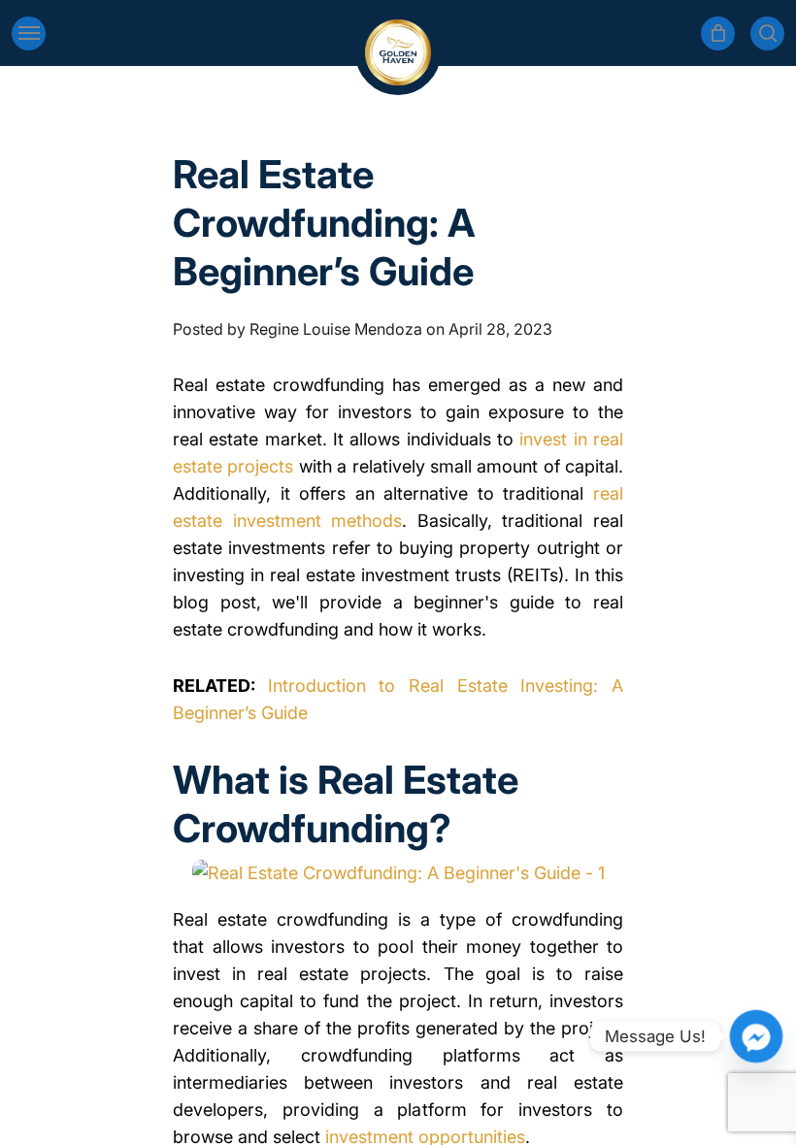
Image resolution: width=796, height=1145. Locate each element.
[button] (29, 33)
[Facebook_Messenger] (756, 1036)
